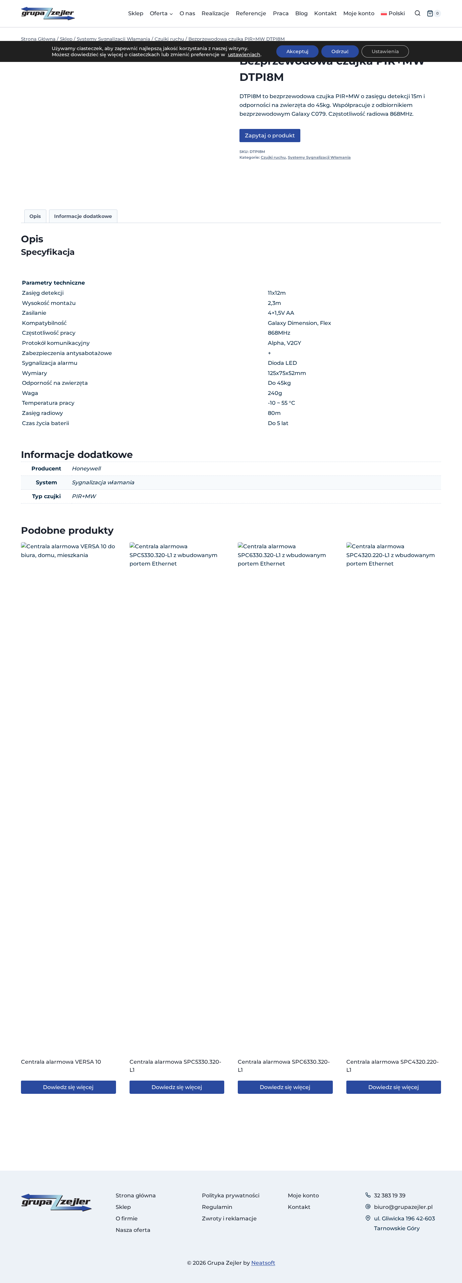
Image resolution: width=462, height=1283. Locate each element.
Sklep (135, 13)
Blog (301, 13)
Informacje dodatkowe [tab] (83, 216)
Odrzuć (340, 51)
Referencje (251, 13)
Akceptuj (297, 51)
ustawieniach (244, 54)
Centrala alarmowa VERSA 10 (61, 1062)
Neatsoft (263, 1263)
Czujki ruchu (273, 157)
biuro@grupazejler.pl (403, 1207)
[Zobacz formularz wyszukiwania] (417, 13)
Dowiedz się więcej (68, 1087)
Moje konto (358, 13)
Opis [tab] (35, 216)
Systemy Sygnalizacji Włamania (319, 157)
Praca (281, 13)
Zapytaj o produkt (270, 135)
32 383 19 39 (390, 1195)
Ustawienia (385, 51)
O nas (187, 13)
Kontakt (325, 13)
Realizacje (215, 13)
